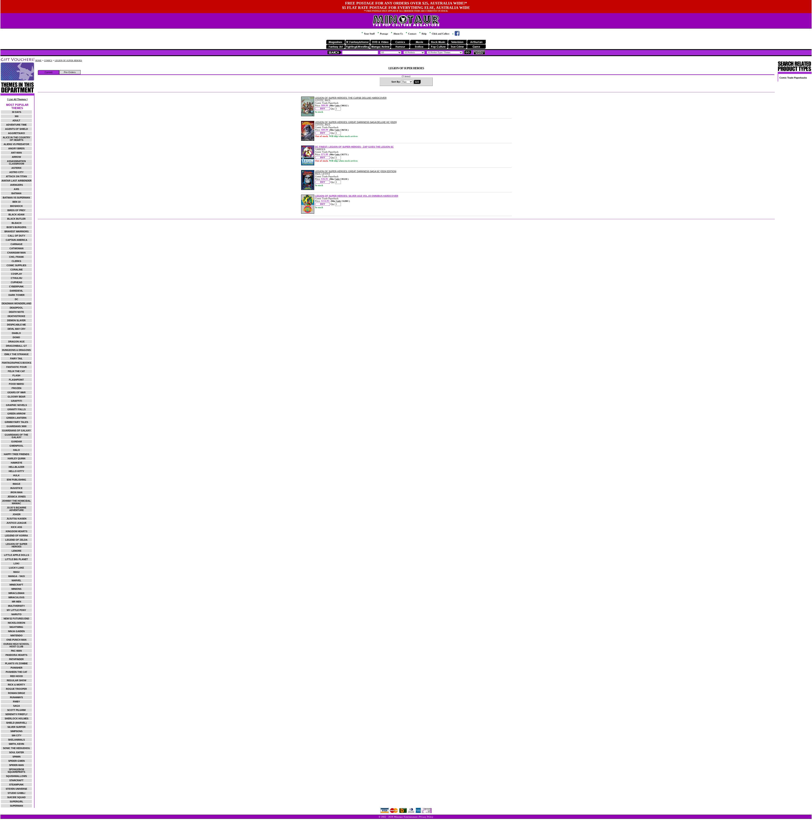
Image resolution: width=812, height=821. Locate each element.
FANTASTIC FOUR (16, 367)
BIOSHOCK (16, 206)
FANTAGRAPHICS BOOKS (16, 362)
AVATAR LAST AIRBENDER (16, 180)
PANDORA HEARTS (16, 655)
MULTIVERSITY (16, 606)
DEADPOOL (16, 307)
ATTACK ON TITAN (16, 176)
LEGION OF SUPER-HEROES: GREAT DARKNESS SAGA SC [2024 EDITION (355, 171)
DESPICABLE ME (16, 324)
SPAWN (16, 756)
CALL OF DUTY (16, 235)
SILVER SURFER (16, 727)
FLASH (16, 375)
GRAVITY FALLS (16, 409)
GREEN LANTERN (16, 418)
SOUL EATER (16, 752)
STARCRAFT (16, 780)
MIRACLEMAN (16, 593)
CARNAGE (16, 244)
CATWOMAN (16, 248)
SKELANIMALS (16, 739)
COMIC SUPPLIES (16, 265)
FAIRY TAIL (16, 358)
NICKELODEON (16, 623)
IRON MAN (16, 492)
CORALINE (16, 269)
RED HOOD (16, 676)
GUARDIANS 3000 (16, 426)
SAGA (16, 706)
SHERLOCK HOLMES (16, 718)
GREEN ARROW (16, 413)
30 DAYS (16, 112)
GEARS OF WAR (16, 392)
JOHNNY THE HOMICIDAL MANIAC (16, 502)
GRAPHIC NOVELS (16, 405)
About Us (398, 33)
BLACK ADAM (16, 214)
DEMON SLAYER (16, 320)
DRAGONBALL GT (16, 346)
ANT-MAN (16, 152)
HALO (16, 450)
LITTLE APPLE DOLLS (16, 555)
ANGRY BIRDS (16, 148)
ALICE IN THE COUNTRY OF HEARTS (16, 138)
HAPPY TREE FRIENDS (16, 454)
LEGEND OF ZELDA (16, 540)
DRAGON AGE (16, 341)
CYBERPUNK (16, 286)
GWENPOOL (16, 445)
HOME (38, 60)
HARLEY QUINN (16, 458)
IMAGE (16, 484)
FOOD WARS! (16, 384)
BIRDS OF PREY (16, 210)
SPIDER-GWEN (16, 761)
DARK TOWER (16, 295)
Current (48, 72)
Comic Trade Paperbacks (793, 77)
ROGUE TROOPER (16, 689)
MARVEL (16, 580)
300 (16, 116)
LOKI (16, 563)
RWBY (16, 701)
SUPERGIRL (16, 801)
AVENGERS (16, 185)
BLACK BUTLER (16, 218)
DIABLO (16, 333)
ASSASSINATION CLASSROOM (16, 162)
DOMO (16, 337)
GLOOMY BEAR (16, 396)
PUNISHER (16, 667)
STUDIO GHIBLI (16, 793)
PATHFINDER (16, 659)
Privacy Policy (426, 816)
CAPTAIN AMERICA (16, 240)
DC (16, 299)
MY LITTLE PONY (16, 610)
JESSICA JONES (16, 496)
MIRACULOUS (16, 597)
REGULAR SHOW (16, 680)
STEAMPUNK (16, 784)
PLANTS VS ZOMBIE (16, 663)
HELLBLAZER (16, 467)
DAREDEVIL (16, 290)
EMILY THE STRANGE (16, 354)
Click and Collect (440, 33)
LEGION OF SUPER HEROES (16, 545)
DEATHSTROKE (16, 316)
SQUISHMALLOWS (16, 776)
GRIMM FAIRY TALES (16, 422)
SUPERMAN (16, 805)
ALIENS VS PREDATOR (16, 144)
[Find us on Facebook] (455, 35)
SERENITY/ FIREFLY (16, 714)
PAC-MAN (16, 650)
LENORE (16, 551)
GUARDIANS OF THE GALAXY (16, 436)
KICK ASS (16, 527)
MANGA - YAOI (16, 576)
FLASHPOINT (16, 379)
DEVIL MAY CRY (16, 329)
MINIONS (16, 589)
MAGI (16, 572)
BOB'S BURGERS (16, 227)
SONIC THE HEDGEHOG (16, 748)
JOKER (16, 514)
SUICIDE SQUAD (16, 797)
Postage (383, 33)
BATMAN (16, 193)
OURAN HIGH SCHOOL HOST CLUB (16, 645)
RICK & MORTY (16, 684)
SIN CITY (16, 735)
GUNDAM (16, 441)
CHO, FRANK (16, 257)
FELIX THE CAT (16, 371)
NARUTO (16, 614)
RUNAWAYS (16, 697)
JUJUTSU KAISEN (16, 518)
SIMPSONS (16, 731)
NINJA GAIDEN (16, 631)
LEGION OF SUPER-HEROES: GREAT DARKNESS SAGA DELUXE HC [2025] (356, 122)
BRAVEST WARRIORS (16, 231)
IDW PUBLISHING (16, 479)
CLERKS (16, 261)
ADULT (16, 120)
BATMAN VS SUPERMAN (16, 197)
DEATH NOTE (16, 312)
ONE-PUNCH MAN (16, 639)
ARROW (16, 157)
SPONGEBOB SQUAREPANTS (16, 770)
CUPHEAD (16, 282)
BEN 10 (16, 202)
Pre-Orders (70, 72)
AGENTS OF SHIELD (16, 129)
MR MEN (16, 601)
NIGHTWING (16, 627)
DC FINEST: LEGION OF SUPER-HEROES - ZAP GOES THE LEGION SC (354, 146)
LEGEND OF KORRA (16, 535)
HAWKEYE (16, 462)
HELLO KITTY (16, 471)
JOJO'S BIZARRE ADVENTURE (16, 508)
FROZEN (16, 388)
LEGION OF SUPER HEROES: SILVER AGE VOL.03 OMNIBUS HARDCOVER (356, 196)
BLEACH (16, 223)
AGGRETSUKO (16, 133)
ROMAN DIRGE (16, 693)
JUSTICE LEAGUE (16, 523)
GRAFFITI (16, 401)
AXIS (16, 189)
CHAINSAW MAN (16, 252)
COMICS (48, 60)
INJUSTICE (16, 488)
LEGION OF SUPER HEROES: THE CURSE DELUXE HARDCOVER (351, 98)
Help (424, 33)
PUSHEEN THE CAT (16, 672)
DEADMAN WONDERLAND (16, 303)
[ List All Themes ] (17, 99)
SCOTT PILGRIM (16, 710)
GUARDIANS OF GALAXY (16, 430)
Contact (411, 33)
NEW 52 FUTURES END (16, 618)
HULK (16, 475)
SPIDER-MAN (16, 765)
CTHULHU (16, 278)
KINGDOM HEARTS (16, 531)
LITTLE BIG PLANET (16, 559)
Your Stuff (369, 33)
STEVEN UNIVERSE (16, 789)
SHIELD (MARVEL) (16, 722)
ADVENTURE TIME (16, 124)
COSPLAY (16, 274)
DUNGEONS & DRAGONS (16, 350)
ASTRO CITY (16, 172)
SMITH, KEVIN (16, 744)
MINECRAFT (16, 584)
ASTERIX (16, 168)
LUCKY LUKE (16, 567)
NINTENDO (16, 635)
